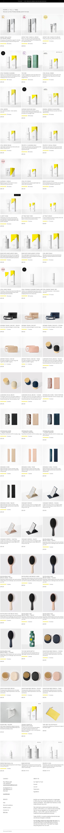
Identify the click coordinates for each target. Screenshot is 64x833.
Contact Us (6, 810)
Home (5, 9)
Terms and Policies (7, 831)
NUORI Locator (7, 807)
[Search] (57, 5)
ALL (11, 9)
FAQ (4, 802)
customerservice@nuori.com (10, 784)
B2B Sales (5, 812)
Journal (35, 786)
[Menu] (2, 5)
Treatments (36, 789)
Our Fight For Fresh (38, 781)
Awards (35, 784)
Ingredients (36, 791)
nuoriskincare (6, 793)
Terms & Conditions (8, 805)
